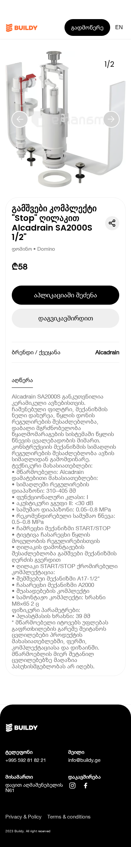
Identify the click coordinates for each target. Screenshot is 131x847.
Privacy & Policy (23, 817)
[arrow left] (19, 119)
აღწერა (22, 380)
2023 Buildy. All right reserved (27, 831)
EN (119, 27)
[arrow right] (111, 119)
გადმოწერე (87, 27)
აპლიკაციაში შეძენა (65, 295)
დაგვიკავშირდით (65, 318)
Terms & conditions (69, 817)
